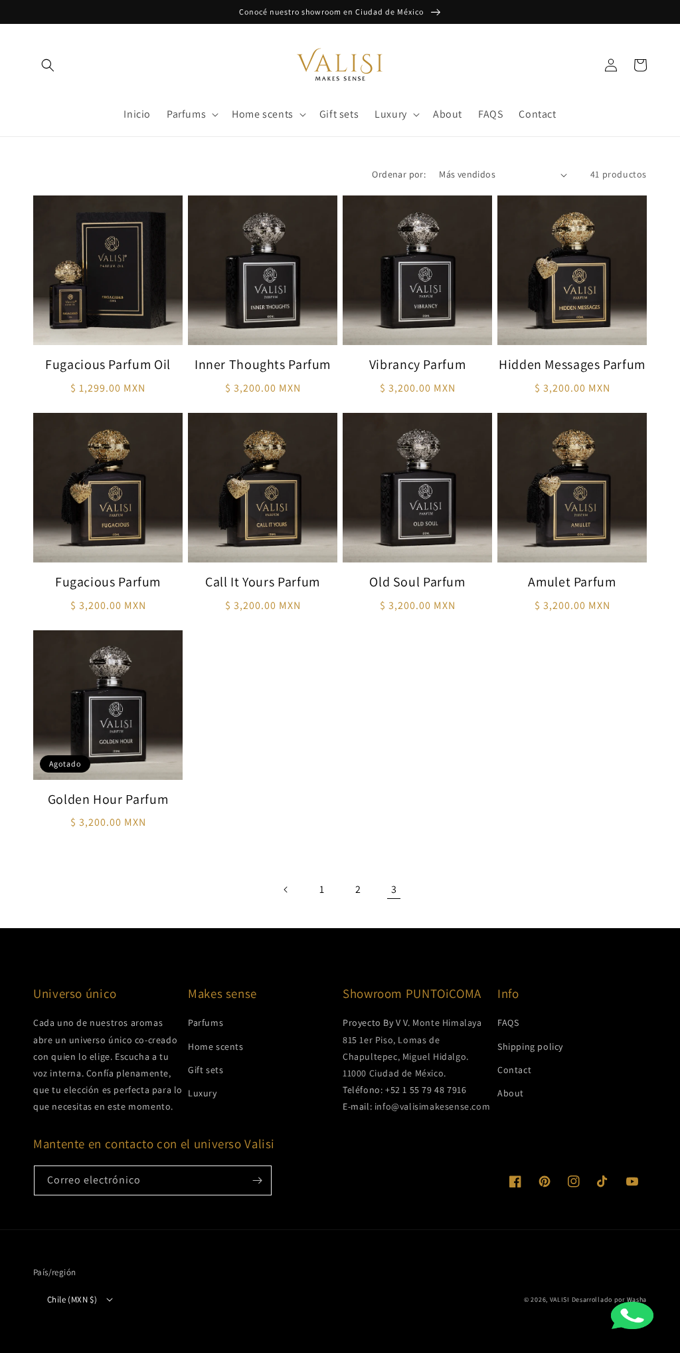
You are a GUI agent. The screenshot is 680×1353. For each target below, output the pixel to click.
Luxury (202, 1093)
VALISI (560, 1299)
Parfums (205, 1023)
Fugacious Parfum (108, 582)
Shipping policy (530, 1046)
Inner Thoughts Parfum (263, 364)
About (510, 1093)
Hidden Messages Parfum (572, 364)
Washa (637, 1299)
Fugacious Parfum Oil (108, 364)
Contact (514, 1070)
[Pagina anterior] (286, 889)
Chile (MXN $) (72, 1299)
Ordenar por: (399, 174)
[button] (47, 65)
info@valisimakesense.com (432, 1106)
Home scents (216, 1046)
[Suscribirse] (257, 1180)
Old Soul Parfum (417, 582)
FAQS (508, 1023)
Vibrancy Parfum (417, 364)
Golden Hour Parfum (108, 799)
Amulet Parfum (572, 582)
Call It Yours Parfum (262, 582)
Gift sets (205, 1070)
